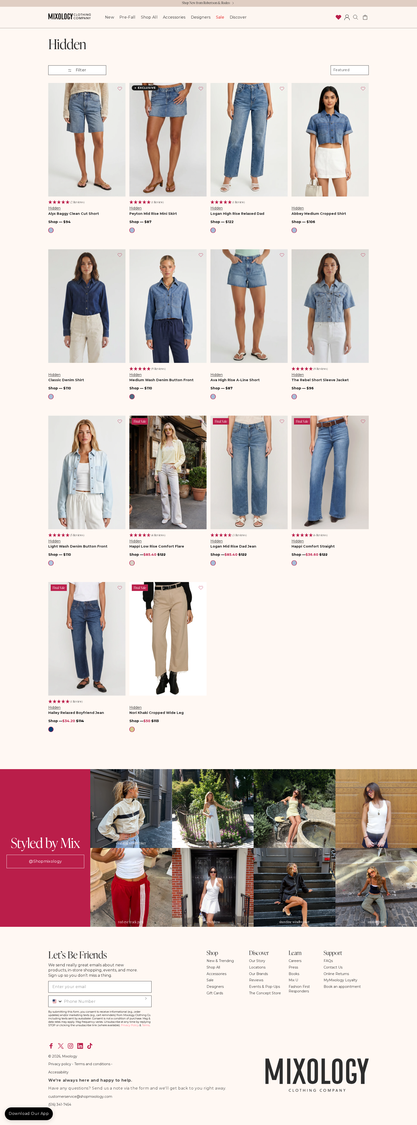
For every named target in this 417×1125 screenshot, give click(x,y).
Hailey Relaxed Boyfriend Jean (76, 713)
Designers (215, 986)
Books (294, 974)
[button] (356, 17)
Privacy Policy (130, 1025)
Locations (257, 967)
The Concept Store (265, 993)
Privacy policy (60, 1064)
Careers (295, 961)
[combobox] (56, 1001)
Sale (210, 980)
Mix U (293, 980)
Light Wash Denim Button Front (77, 546)
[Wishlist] (338, 17)
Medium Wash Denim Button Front (161, 380)
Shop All (213, 967)
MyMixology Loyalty (340, 980)
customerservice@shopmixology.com (80, 1096)
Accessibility (58, 1072)
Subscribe (145, 998)
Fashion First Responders (299, 988)
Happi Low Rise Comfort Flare (156, 546)
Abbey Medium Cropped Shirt (319, 213)
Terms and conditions (92, 1064)
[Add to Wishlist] (119, 89)
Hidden (54, 208)
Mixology (69, 1056)
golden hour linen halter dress (294, 843)
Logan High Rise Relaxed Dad (237, 213)
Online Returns (336, 974)
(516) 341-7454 (59, 1104)
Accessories (216, 974)
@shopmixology (45, 861)
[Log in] (347, 17)
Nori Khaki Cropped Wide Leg (156, 713)
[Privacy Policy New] (110, 1064)
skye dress (213, 922)
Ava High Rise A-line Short (235, 380)
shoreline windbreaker (294, 922)
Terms (146, 1025)
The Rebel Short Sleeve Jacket (320, 380)
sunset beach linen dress (212, 843)
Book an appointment (342, 986)
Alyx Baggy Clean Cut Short (73, 213)
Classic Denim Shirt (66, 380)
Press (293, 967)
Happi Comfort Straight (313, 546)
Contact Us (333, 967)
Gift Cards (215, 993)
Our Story (257, 961)
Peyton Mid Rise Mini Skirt (153, 213)
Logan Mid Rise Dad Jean (233, 546)
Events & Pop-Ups (264, 986)
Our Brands (258, 974)
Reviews (256, 980)
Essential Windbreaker (131, 843)
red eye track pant (131, 922)
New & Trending (220, 961)
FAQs (328, 961)
